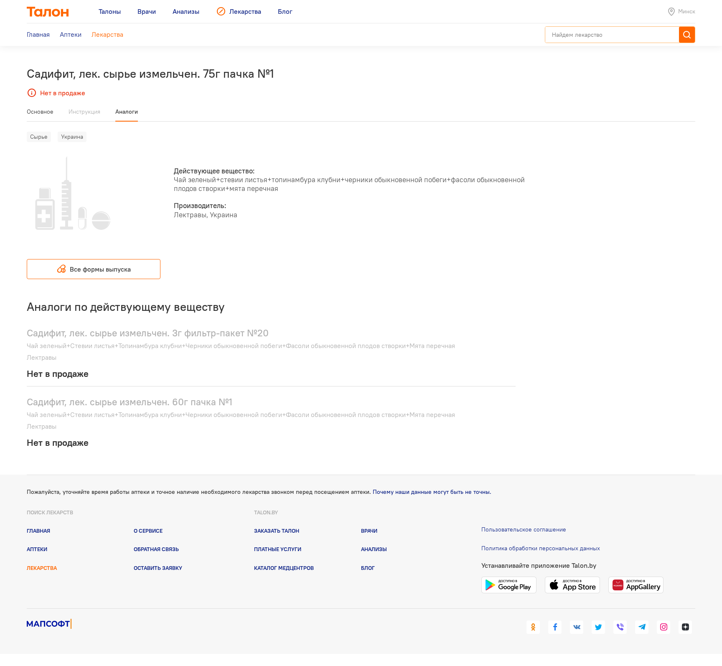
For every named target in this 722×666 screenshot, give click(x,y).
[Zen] (685, 627)
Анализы (374, 549)
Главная (38, 530)
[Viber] (620, 627)
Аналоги (126, 111)
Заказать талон (276, 530)
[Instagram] (663, 627)
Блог (368, 567)
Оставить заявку (158, 567)
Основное (40, 111)
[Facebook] (555, 627)
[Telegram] (642, 627)
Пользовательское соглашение (523, 529)
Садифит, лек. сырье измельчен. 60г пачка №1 (129, 402)
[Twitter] (598, 627)
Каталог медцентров (284, 567)
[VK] (577, 627)
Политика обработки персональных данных (540, 548)
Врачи (369, 530)
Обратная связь (156, 549)
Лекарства (42, 567)
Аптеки (37, 549)
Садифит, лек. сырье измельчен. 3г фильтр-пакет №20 (148, 333)
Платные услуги (277, 549)
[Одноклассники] (533, 627)
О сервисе (148, 530)
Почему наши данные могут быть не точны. (432, 492)
